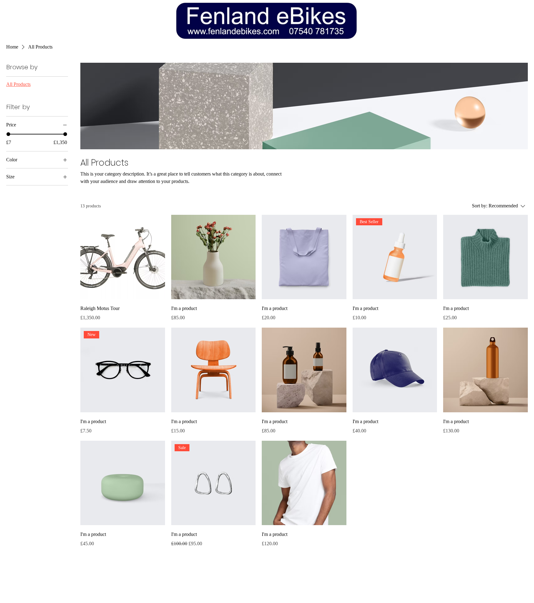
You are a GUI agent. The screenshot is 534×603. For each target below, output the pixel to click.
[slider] (8, 134)
